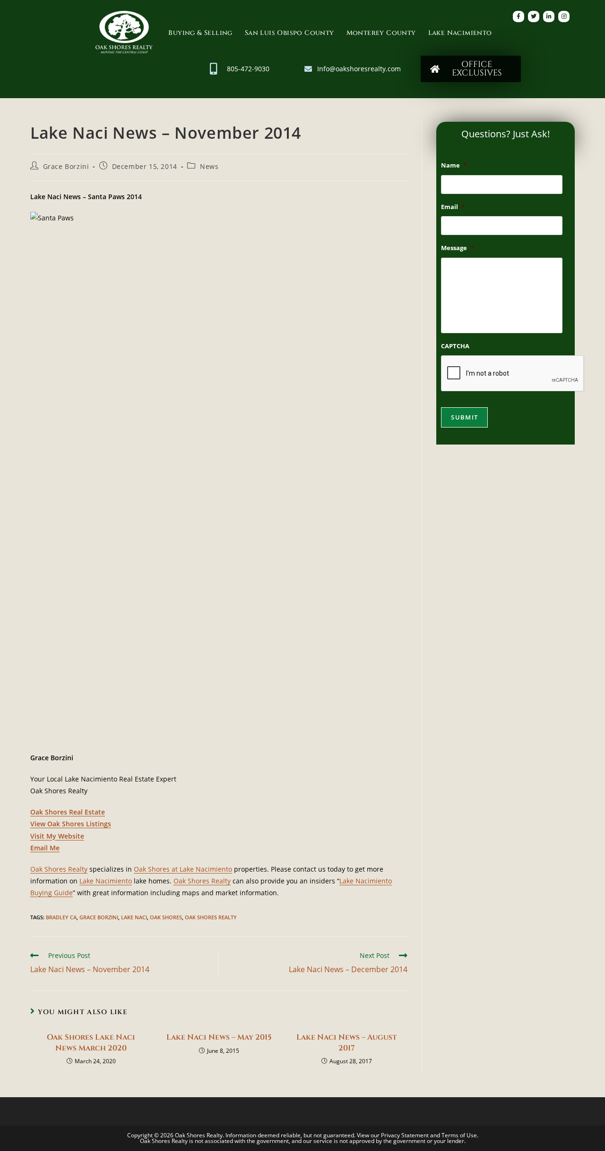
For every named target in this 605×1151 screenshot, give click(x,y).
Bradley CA (61, 917)
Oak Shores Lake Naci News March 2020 (91, 1042)
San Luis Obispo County (289, 32)
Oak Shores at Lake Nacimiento (183, 869)
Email (453, 207)
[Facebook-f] (518, 16)
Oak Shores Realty (58, 869)
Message (457, 248)
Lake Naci (134, 917)
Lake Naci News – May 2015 (219, 1037)
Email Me (45, 847)
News (209, 166)
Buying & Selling (200, 32)
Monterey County (381, 32)
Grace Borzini (66, 166)
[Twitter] (533, 16)
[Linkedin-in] (548, 16)
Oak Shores (166, 917)
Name (454, 165)
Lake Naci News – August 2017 (346, 1042)
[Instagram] (564, 16)
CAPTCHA (455, 346)
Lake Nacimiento (460, 32)
